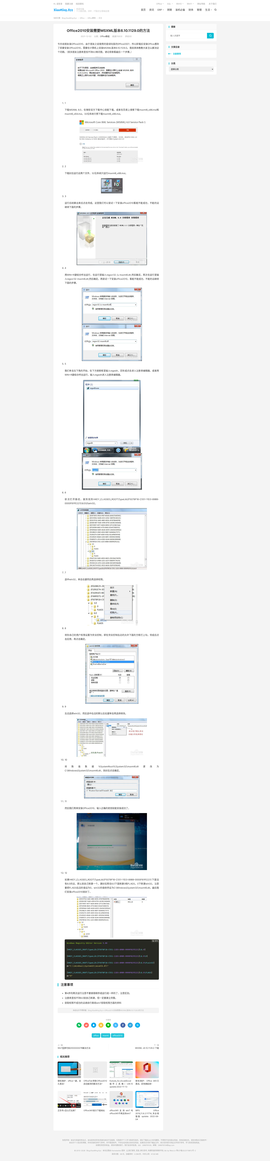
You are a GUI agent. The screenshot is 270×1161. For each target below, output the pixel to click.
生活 (207, 9)
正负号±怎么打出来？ (67, 1110)
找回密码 (80, 4)
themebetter (116, 1150)
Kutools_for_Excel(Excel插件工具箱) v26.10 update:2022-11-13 (121, 1084)
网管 (169, 9)
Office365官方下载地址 (94, 1110)
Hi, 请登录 (57, 4)
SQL (169, 4)
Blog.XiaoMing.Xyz (63, 10)
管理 (199, 9)
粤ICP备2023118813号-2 (186, 1150)
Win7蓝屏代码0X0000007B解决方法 (74, 1048)
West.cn (173, 1150)
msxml (106, 1035)
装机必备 (180, 9)
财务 (191, 9)
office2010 (117, 1035)
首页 (143, 9)
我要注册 (69, 4)
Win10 (179, 4)
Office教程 (91, 18)
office (96, 1035)
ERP (160, 9)
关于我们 (213, 4)
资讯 (151, 9)
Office (159, 4)
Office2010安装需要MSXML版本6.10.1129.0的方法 (108, 30)
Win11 (189, 4)
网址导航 (201, 4)
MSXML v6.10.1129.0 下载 (147, 1048)
